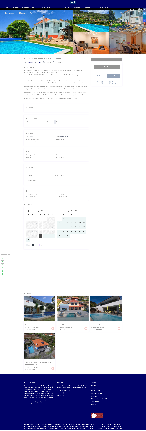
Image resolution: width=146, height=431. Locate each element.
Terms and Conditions (34, 191)
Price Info (30, 107)
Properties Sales (29, 7)
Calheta (31, 136)
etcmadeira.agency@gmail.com (68, 395)
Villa (39, 62)
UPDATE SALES (46, 7)
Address (30, 133)
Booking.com (10, 13)
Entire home (30, 62)
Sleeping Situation (33, 118)
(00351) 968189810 (65, 390)
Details (30, 152)
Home (6, 7)
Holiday (15, 7)
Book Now (107, 67)
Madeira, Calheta (63, 136)
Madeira (22, 13)
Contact (77, 7)
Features (30, 167)
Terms (32, 13)
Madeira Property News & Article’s (99, 7)
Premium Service (64, 7)
